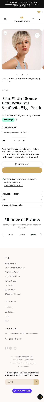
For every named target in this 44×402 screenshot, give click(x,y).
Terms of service (23, 366)
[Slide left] (16, 74)
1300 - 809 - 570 (15, 339)
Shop (7, 316)
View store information (13, 185)
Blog (7, 321)
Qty (3, 140)
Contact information (17, 363)
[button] (5, 19)
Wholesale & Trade (12, 294)
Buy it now (22, 170)
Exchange (9, 285)
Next (40, 234)
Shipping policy (31, 363)
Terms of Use (10, 281)
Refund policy (29, 359)
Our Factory (9, 312)
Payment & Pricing (12, 277)
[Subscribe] (36, 382)
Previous (4, 234)
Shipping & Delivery (13, 272)
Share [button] (6, 90)
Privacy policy (17, 359)
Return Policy (10, 290)
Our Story (9, 308)
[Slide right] (27, 74)
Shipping (13, 132)
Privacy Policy (10, 263)
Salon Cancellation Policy (15, 268)
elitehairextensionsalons (24, 357)
